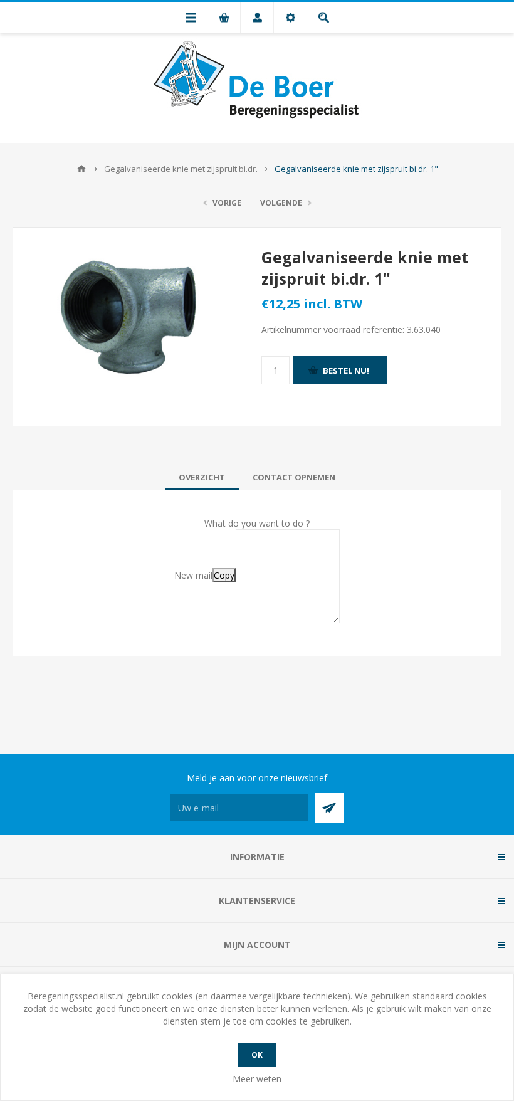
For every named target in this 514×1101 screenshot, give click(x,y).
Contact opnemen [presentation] (294, 477)
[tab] (202, 477)
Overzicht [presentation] (202, 477)
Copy (224, 575)
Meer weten (257, 1079)
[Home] (81, 169)
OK (257, 1055)
